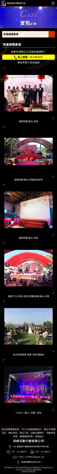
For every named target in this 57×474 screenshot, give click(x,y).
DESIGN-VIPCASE (28, 472)
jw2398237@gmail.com (34, 457)
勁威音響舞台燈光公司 (31, 462)
